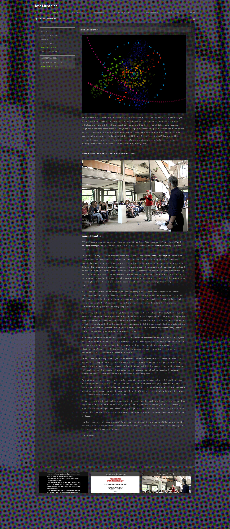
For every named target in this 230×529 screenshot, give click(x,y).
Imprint (192, 13)
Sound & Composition (50, 35)
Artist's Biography (150, 13)
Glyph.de (38, 13)
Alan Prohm (155, 246)
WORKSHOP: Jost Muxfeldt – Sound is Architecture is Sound (108, 153)
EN (189, 19)
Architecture (98, 13)
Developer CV (173, 13)
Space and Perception (49, 66)
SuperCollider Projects (50, 52)
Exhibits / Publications (123, 13)
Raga (85, 128)
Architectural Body (49, 58)
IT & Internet (77, 13)
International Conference (51, 62)
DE (194, 19)
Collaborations (47, 44)
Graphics (44, 39)
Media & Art (56, 13)
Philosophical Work (49, 48)
